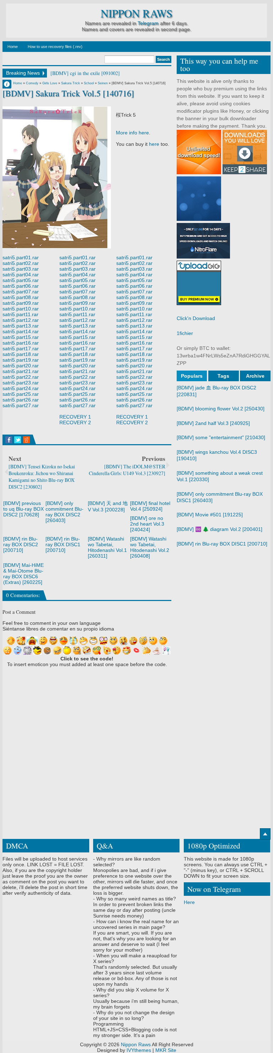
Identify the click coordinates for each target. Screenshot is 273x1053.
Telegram (148, 23)
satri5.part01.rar (20, 257)
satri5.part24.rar (20, 388)
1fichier (185, 333)
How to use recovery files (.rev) (55, 46)
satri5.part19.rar (20, 360)
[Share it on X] (17, 439)
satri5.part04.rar (20, 274)
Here (189, 902)
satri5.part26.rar (20, 400)
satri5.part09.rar (20, 303)
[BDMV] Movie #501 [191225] (210, 514)
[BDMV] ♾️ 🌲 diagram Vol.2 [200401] (219, 529)
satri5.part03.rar (20, 269)
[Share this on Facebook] (8, 439)
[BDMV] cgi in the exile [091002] (85, 73)
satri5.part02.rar (20, 263)
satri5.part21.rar (20, 371)
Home (12, 46)
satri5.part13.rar (20, 326)
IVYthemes (139, 1050)
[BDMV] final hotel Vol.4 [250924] (150, 506)
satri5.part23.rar (20, 382)
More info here (132, 132)
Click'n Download (196, 318)
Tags (223, 376)
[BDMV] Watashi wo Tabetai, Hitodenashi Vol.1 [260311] (107, 547)
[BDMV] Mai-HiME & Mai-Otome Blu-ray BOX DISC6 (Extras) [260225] (23, 573)
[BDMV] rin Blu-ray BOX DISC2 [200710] (20, 544)
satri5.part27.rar (20, 405)
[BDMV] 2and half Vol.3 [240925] (213, 423)
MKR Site (165, 1050)
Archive (255, 376)
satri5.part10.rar (20, 309)
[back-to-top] (265, 834)
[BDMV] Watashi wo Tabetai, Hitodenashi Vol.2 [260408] (149, 547)
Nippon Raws (136, 13)
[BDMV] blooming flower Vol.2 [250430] (220, 408)
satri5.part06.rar (20, 286)
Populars (192, 376)
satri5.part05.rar (20, 280)
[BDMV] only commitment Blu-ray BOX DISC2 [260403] (65, 511)
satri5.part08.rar (20, 297)
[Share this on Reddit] (26, 439)
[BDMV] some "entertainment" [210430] (221, 437)
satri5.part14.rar (20, 331)
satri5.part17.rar (20, 348)
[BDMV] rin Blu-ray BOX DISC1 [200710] (63, 544)
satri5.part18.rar (20, 354)
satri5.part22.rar (20, 377)
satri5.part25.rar (20, 394)
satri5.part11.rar (20, 314)
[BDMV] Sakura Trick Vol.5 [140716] (68, 93)
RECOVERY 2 (75, 422)
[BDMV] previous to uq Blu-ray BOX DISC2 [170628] (23, 508)
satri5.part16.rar (20, 343)
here (154, 144)
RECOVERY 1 (75, 417)
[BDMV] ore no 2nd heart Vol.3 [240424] (147, 523)
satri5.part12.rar (20, 320)
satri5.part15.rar (20, 337)
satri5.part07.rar (20, 291)
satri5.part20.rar (20, 365)
